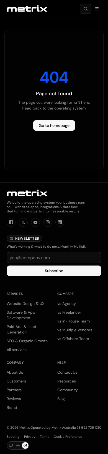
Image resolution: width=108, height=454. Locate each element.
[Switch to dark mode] (25, 445)
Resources (66, 381)
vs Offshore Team (73, 338)
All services (17, 349)
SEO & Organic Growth (27, 340)
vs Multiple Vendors (74, 329)
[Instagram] (47, 222)
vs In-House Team (73, 321)
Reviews (14, 398)
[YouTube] (35, 222)
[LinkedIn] (59, 222)
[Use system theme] (10, 445)
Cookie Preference (68, 436)
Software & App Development (21, 315)
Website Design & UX (25, 303)
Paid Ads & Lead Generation (21, 329)
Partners (14, 389)
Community (67, 389)
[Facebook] (11, 222)
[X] (23, 222)
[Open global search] (85, 9)
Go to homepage (54, 125)
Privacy (29, 436)
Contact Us (67, 372)
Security (13, 436)
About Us (15, 372)
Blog (61, 398)
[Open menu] (96, 8)
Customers (16, 381)
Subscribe (54, 270)
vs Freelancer (69, 312)
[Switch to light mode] (18, 445)
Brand (12, 407)
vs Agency (66, 303)
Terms (44, 436)
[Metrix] (27, 9)
